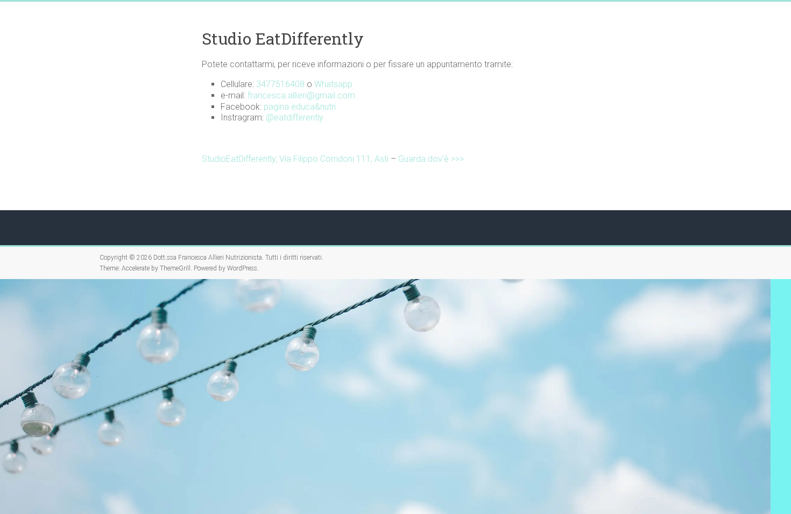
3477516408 (280, 84)
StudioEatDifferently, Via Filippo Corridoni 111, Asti (295, 159)
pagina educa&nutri (300, 107)
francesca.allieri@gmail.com (301, 95)
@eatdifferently (294, 117)
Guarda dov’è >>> (431, 159)
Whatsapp (333, 84)
